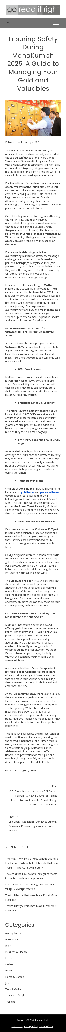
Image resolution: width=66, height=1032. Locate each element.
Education (11, 958)
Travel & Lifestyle (15, 995)
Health (9, 970)
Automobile (11, 939)
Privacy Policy (31, 1026)
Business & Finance (16, 952)
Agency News (28, 770)
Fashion (9, 964)
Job (7, 983)
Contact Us (17, 1026)
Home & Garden (14, 977)
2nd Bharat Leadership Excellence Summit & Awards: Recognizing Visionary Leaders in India (33, 823)
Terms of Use (46, 1026)
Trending (10, 1001)
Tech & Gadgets (14, 989)
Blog (8, 945)
